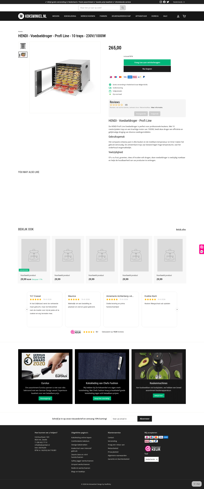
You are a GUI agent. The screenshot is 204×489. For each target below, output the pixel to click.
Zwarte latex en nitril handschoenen (79, 455)
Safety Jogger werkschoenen (82, 461)
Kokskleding (70, 16)
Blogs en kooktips (78, 471)
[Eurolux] (45, 366)
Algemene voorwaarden (117, 455)
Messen (55, 16)
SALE (165, 16)
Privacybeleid (113, 452)
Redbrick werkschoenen (80, 468)
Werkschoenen (88, 16)
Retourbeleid (113, 448)
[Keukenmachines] (158, 366)
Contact (111, 437)
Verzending (112, 441)
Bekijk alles (181, 229)
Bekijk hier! (159, 395)
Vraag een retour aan (116, 445)
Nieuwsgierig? (45, 398)
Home (20, 31)
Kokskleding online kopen (81, 437)
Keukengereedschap (121, 16)
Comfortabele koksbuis (80, 441)
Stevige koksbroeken (79, 445)
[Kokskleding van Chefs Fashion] (102, 366)
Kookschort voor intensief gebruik (81, 449)
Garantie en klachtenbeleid (118, 459)
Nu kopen (147, 68)
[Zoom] (65, 77)
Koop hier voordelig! (102, 398)
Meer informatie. (157, 107)
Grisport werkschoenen (80, 464)
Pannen (103, 16)
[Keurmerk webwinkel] (152, 449)
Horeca (155, 16)
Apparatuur (141, 16)
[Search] (122, 7)
